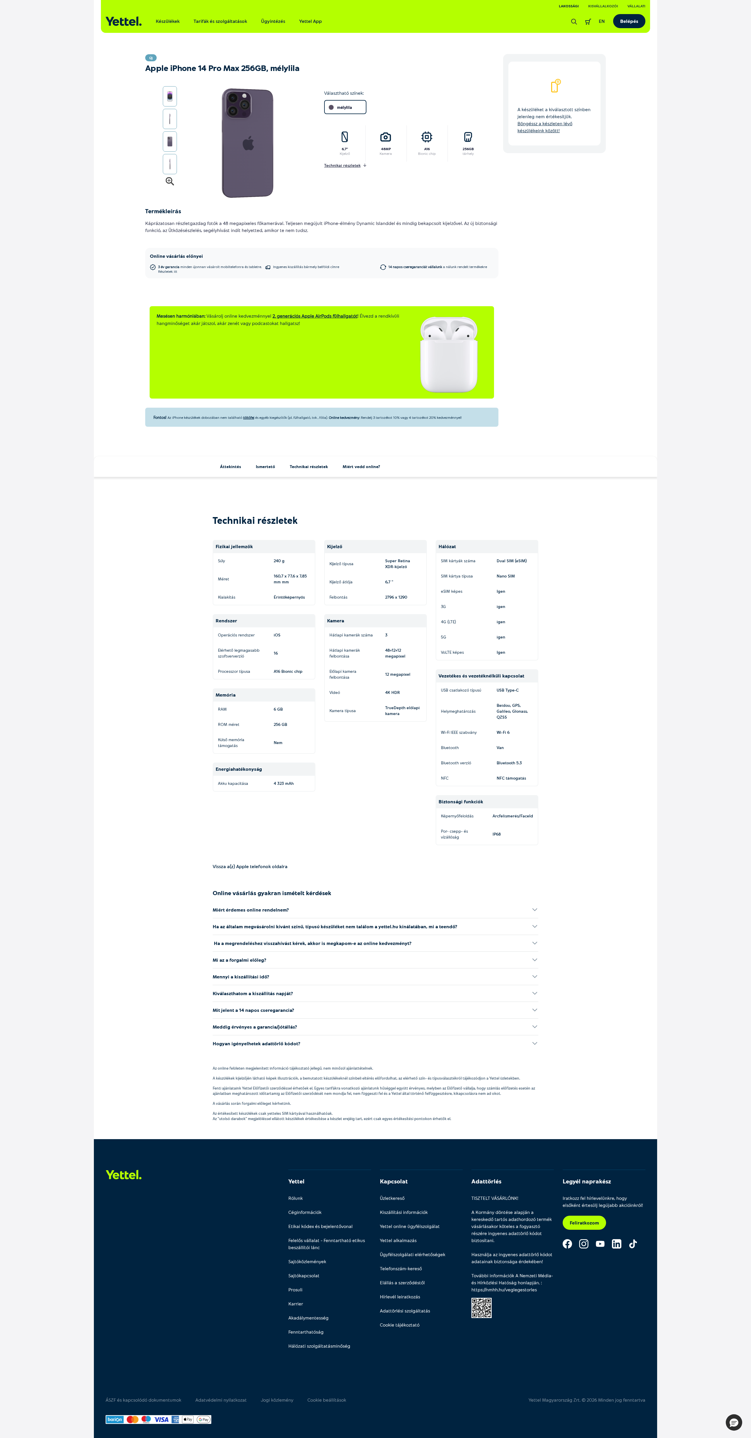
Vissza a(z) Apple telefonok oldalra (250, 866)
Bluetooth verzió (456, 762)
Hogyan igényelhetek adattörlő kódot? (256, 1043)
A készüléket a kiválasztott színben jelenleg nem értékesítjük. (554, 119)
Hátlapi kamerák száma (351, 634)
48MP (386, 149)
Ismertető (265, 466)
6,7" (345, 149)
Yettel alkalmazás (398, 1240)
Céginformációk (305, 1212)
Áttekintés (230, 466)
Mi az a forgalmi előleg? (239, 960)
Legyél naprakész (587, 1181)
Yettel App (310, 21)
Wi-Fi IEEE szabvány (459, 732)
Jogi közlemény (277, 1400)
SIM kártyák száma (458, 560)
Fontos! (159, 417)
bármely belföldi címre (306, 267)
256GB (468, 149)
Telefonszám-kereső (401, 1268)
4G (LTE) (448, 621)
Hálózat (447, 546)
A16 (427, 149)
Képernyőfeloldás (457, 815)
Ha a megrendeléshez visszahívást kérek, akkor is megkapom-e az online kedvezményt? (312, 943)
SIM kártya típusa (457, 575)
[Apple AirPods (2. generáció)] (449, 355)
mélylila (344, 107)
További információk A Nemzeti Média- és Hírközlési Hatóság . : (512, 1282)
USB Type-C (508, 689)
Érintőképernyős (289, 596)
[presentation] (241, 143)
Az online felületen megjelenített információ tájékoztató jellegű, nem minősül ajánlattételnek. (293, 1068)
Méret (223, 578)
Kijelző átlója (341, 581)
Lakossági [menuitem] (569, 6)
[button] (734, 1422)
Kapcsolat (394, 1181)
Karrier (295, 1303)
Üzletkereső (392, 1198)
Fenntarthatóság (306, 1331)
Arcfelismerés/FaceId (513, 815)
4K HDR (392, 692)
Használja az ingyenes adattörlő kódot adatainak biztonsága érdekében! (511, 1257)
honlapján (528, 1282)
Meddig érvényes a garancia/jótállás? (255, 1026)
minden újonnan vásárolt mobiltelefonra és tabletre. (210, 269)
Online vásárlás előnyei (176, 256)
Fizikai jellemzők (234, 546)
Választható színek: (344, 93)
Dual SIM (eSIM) (512, 560)
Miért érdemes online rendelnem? (251, 909)
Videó (334, 692)
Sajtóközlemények (307, 1261)
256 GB (280, 724)
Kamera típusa (342, 710)
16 (276, 653)
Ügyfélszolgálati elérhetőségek (412, 1254)
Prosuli (295, 1289)
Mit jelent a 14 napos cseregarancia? (253, 1010)
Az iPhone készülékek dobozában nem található (205, 417)
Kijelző (345, 153)
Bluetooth (450, 747)
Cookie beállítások (326, 1400)
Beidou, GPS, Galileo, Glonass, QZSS (512, 711)
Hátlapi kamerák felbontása (344, 653)
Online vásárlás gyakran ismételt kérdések (272, 892)
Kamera (386, 153)
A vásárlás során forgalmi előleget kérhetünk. (252, 1103)
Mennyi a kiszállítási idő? (241, 976)
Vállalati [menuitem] (636, 6)
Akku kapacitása (233, 783)
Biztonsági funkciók (461, 801)
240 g (279, 560)
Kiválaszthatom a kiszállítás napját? (253, 993)
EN (602, 21)
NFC (445, 777)
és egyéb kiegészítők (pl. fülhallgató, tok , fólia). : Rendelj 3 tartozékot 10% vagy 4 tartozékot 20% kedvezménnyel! (358, 417)
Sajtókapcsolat (303, 1275)
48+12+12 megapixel (395, 653)
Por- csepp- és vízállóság (454, 834)
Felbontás (338, 596)
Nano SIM (506, 575)
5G (443, 636)
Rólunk (295, 1198)
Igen (501, 591)
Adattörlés (486, 1181)
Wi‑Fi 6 (503, 732)
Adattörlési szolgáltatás (405, 1310)
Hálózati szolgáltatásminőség (319, 1346)
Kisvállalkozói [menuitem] (603, 6)
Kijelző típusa (341, 563)
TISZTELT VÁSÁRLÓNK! (494, 1198)
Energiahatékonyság (239, 769)
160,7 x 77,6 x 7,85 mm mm (290, 578)
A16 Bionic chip (288, 671)
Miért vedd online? (361, 466)
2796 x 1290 (396, 596)
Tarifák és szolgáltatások (220, 21)
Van (500, 747)
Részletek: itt (167, 271)
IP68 (497, 833)
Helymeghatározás (458, 711)
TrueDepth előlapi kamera (402, 710)
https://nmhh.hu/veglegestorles (504, 1289)
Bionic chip (427, 153)
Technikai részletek (309, 466)
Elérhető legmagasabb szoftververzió (239, 653)
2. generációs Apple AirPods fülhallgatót (315, 316)
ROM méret (228, 724)
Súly (221, 560)
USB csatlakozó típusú (461, 689)
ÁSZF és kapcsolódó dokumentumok (143, 1400)
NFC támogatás (511, 777)
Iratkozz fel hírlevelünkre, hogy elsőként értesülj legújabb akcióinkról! (603, 1201)
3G (443, 606)
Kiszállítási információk (404, 1212)
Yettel (296, 1181)
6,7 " (389, 581)
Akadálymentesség (308, 1317)
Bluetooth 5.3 (509, 762)
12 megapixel (397, 674)
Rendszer (226, 620)
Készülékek (168, 21)
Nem (278, 742)
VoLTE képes (452, 652)
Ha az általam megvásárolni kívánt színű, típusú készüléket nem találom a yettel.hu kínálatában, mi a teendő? (335, 926)
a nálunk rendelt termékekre (437, 267)
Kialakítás (226, 596)
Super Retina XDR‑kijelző (397, 563)
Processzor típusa (234, 671)
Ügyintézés (273, 21)
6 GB (278, 709)
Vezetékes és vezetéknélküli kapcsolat (481, 675)
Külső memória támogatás (231, 742)
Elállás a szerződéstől (402, 1282)
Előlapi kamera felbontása (342, 674)
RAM (222, 709)
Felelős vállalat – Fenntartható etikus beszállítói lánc (326, 1243)
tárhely (468, 153)
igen (501, 606)
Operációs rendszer (236, 634)
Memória (226, 694)
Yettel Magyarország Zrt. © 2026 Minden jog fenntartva (587, 1400)
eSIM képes (451, 591)
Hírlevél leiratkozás (400, 1296)
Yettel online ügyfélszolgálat (410, 1226)
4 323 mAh (284, 783)
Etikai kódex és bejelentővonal (320, 1226)
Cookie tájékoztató (400, 1324)
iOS (277, 634)
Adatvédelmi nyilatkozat (221, 1400)
